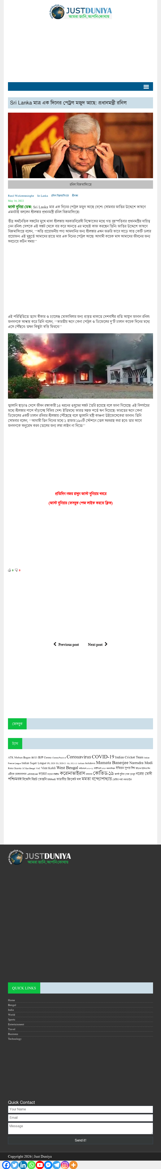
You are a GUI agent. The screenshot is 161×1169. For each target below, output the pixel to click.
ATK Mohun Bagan (19, 757)
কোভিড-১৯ (103, 773)
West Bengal (67, 767)
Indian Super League (34, 763)
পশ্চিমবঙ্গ (14, 778)
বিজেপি (26, 779)
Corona (48, 757)
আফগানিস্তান (110, 768)
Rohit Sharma (14, 768)
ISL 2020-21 (61, 763)
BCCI (34, 757)
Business (13, 1034)
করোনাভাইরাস (72, 773)
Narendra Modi (141, 762)
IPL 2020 (51, 763)
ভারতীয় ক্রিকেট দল (68, 779)
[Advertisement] (80, 48)
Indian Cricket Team (129, 757)
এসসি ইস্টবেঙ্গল (32, 774)
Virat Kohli (48, 768)
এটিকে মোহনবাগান (17, 774)
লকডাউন (127, 779)
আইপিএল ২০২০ (100, 768)
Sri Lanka (42, 195)
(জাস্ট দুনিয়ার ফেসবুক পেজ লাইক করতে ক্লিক (80, 503)
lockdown (90, 763)
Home (11, 1000)
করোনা (43, 774)
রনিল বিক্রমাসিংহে (60, 195)
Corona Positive (59, 757)
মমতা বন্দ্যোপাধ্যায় (97, 779)
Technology (15, 1038)
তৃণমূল (132, 774)
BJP (40, 757)
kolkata (81, 763)
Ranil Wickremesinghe (21, 195)
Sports (11, 1019)
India (11, 1009)
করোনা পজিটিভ (53, 774)
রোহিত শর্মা (118, 779)
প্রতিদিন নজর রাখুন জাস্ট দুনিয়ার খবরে (80, 493)
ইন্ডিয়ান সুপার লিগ (125, 768)
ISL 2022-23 (72, 763)
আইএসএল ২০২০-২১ (86, 768)
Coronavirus (79, 756)
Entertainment (16, 1024)
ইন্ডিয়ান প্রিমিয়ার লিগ (143, 768)
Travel (11, 1029)
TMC (38, 768)
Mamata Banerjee (112, 762)
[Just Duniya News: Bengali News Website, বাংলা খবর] (80, 11)
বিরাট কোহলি (39, 779)
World (11, 1014)
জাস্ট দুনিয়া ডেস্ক (122, 774)
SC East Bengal (28, 768)
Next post (95, 644)
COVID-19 (103, 756)
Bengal (12, 1005)
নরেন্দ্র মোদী (144, 773)
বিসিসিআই (51, 779)
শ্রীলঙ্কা (75, 195)
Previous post (68, 644)
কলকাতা (89, 774)
